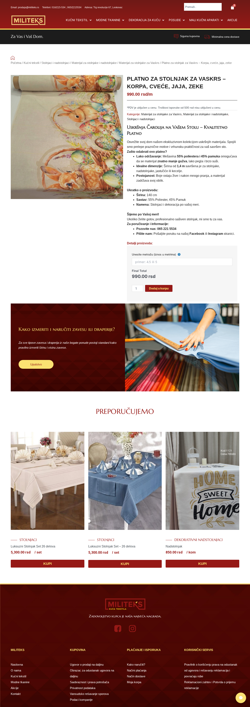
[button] (79, 20)
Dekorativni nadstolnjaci (198, 540)
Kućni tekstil (31, 62)
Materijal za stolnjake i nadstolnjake (94, 62)
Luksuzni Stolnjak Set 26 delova (33, 546)
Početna (16, 62)
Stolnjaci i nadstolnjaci (55, 62)
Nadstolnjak (174, 546)
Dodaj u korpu (159, 288)
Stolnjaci (28, 540)
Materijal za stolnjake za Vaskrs (139, 62)
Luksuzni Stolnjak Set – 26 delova (111, 546)
